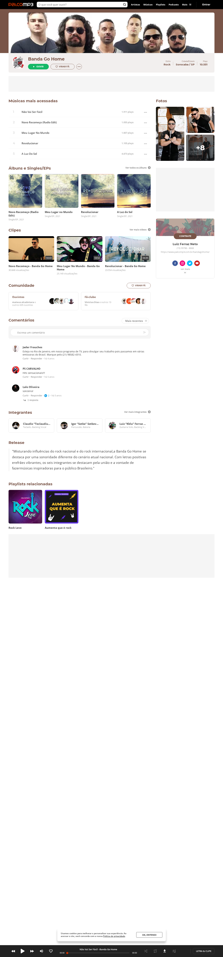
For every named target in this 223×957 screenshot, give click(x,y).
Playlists (160, 4)
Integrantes (20, 412)
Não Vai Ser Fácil (32, 112)
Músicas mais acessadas (33, 101)
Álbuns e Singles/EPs (30, 168)
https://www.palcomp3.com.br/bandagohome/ (185, 252)
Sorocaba (182, 64)
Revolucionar (30, 143)
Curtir (26, 359)
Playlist (174, 951)
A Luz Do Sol (29, 153)
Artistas (135, 4)
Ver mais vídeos (138, 229)
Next (32, 951)
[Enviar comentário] (145, 332)
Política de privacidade (114, 936)
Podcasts (174, 4)
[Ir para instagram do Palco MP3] (182, 264)
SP (193, 64)
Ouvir (40, 66)
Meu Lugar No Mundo (35, 132)
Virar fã (64, 66)
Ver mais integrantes (135, 411)
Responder (36, 359)
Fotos (161, 101)
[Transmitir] (183, 951)
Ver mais (185, 269)
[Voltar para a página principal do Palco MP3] (22, 4)
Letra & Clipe (203, 951)
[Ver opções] (79, 66)
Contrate (185, 236)
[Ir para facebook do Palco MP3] (175, 264)
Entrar (206, 4)
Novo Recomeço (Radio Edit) (39, 122)
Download (164, 951)
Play (22, 951)
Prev (13, 951)
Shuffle (146, 951)
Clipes (15, 230)
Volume (41, 951)
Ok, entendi (149, 935)
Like (51, 951)
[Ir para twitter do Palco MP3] (190, 264)
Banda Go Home (46, 59)
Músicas (147, 4)
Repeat (155, 951)
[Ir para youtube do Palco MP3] (197, 264)
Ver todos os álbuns (136, 167)
